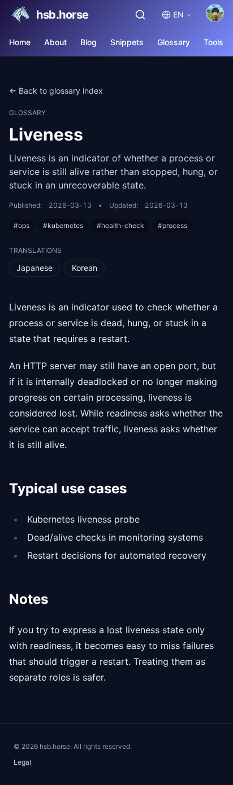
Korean (84, 268)
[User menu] (215, 13)
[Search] (140, 15)
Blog (88, 42)
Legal (22, 762)
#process (172, 225)
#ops (21, 225)
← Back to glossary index (56, 90)
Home (20, 42)
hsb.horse (62, 14)
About (55, 42)
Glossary (173, 42)
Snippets (127, 42)
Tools (213, 42)
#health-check (120, 225)
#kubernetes (63, 225)
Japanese (34, 268)
